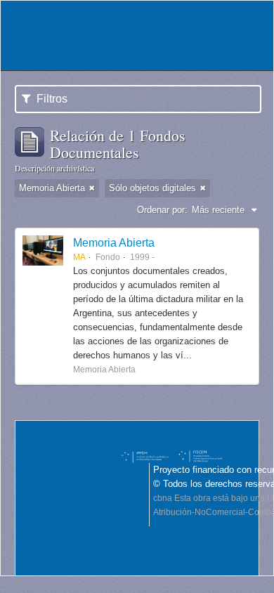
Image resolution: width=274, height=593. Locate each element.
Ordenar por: (162, 209)
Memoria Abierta (114, 242)
